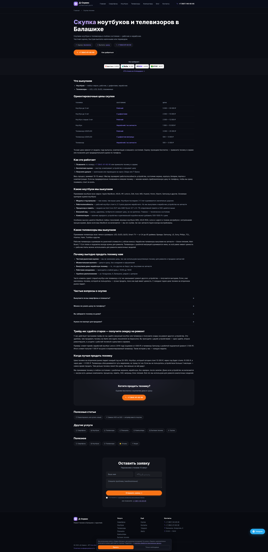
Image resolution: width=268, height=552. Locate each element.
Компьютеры (148, 4)
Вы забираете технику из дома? (87, 314)
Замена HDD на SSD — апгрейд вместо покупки (125, 417)
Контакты (165, 4)
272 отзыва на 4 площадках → (134, 71)
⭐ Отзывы (123, 443)
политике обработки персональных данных (148, 543)
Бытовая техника (157, 430)
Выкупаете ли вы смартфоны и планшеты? (92, 298)
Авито (143, 531)
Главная (103, 4)
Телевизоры (135, 4)
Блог (157, 4)
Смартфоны (113, 4)
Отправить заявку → (134, 493)
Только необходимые (152, 547)
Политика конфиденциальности (84, 548)
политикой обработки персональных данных (131, 497)
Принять (116, 547)
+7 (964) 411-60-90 (86, 52)
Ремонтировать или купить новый (89, 417)
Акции (135, 443)
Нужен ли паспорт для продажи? (88, 322)
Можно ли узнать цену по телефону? (89, 306)
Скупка (172, 430)
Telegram (144, 528)
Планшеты (124, 430)
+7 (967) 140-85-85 (186, 4)
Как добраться (108, 52)
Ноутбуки (124, 4)
